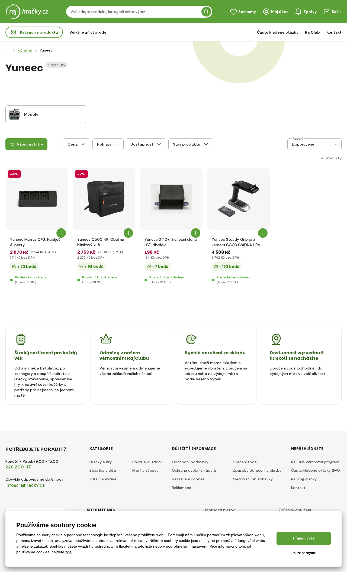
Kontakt (334, 32)
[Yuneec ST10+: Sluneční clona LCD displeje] (171, 199)
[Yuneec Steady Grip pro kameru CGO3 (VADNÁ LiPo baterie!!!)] (238, 199)
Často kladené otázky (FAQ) (316, 470)
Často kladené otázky (277, 32)
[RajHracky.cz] (7, 50)
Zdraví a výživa (102, 479)
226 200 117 (18, 467)
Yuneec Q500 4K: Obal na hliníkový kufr (100, 242)
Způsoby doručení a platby (257, 470)
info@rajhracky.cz (25, 485)
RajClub (312, 32)
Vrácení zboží (245, 461)
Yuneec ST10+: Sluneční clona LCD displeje (170, 242)
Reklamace (181, 487)
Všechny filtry (30, 144)
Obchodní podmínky (190, 461)
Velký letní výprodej (88, 32)
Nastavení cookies (188, 479)
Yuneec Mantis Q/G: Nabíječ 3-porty (35, 242)
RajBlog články (304, 479)
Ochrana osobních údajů (194, 470)
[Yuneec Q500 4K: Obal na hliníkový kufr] (104, 199)
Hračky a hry (100, 461)
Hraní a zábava (145, 470)
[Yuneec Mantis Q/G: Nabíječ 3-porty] (37, 199)
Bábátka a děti (102, 470)
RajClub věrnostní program (315, 461)
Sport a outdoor (147, 461)
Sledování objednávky (253, 479)
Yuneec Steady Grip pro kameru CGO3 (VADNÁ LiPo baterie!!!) (236, 242)
